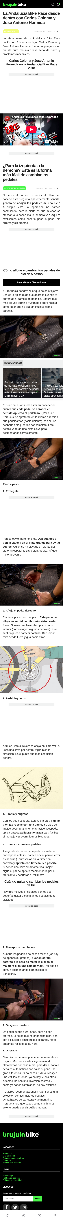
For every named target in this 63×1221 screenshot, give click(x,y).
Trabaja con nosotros (12, 1163)
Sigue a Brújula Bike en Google (31, 282)
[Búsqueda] (53, 5)
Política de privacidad (12, 1180)
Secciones (7, 1153)
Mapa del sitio (9, 1156)
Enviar (38, 1199)
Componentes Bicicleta (14, 188)
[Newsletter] (58, 5)
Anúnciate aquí (31, 74)
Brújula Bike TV (11, 31)
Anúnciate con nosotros (13, 1158)
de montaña (44, 1099)
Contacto (7, 1160)
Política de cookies (11, 1178)
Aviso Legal (8, 1175)
